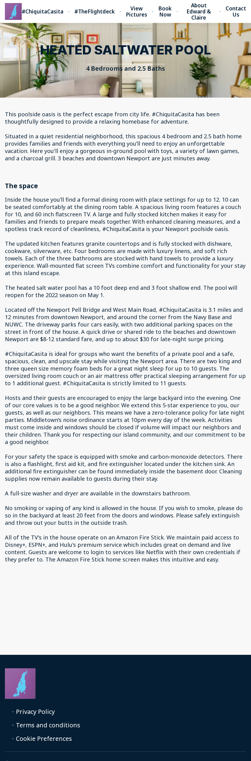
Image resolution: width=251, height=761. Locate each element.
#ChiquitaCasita (42, 12)
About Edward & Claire (198, 11)
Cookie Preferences (44, 739)
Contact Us (236, 12)
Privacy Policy (35, 712)
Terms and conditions (48, 725)
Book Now (165, 12)
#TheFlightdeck (94, 12)
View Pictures (136, 12)
